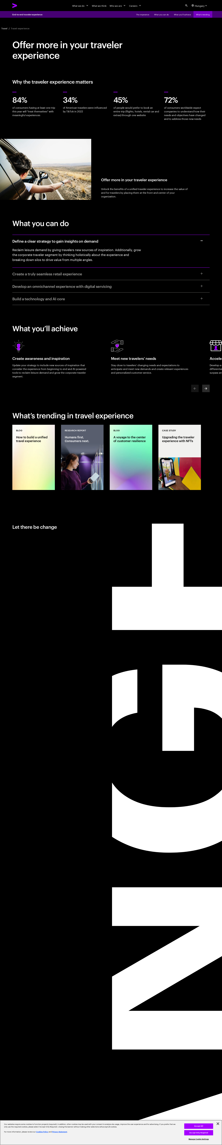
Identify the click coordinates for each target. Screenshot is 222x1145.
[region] (111, 1132)
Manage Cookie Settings (199, 1139)
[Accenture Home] (21, 5)
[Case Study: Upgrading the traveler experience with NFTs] (179, 457)
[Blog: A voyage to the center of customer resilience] (131, 457)
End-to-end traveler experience (27, 14)
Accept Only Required (198, 1133)
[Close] (218, 1124)
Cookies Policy (42, 1132)
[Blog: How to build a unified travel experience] (33, 457)
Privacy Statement (59, 1132)
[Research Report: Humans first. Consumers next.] (82, 457)
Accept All (198, 1126)
